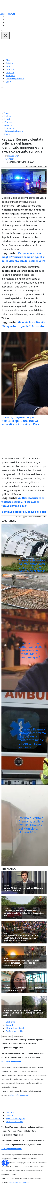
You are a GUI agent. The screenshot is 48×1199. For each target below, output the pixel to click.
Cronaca (10, 69)
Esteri (8, 66)
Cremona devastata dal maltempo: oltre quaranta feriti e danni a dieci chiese (32, 565)
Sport (8, 81)
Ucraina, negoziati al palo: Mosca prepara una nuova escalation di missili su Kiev (20, 420)
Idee (8, 60)
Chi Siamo (10, 1022)
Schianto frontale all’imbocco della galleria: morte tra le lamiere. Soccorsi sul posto (23, 913)
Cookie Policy (18, 1036)
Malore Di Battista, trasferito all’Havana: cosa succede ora (23, 889)
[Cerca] (2, 30)
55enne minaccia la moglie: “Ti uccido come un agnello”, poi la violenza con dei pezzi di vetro (23, 257)
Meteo (5, 958)
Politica (9, 63)
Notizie (5, 908)
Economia (10, 75)
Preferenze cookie (14, 1031)
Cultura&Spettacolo (15, 78)
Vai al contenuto (7, 13)
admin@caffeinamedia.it (11, 1061)
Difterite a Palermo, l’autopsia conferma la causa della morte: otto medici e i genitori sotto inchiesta (32, 738)
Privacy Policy (7, 1036)
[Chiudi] (5, 35)
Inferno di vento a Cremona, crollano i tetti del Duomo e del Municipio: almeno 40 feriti (32, 825)
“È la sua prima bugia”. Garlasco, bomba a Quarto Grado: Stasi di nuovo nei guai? (30, 650)
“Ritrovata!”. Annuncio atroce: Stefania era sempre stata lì (22, 989)
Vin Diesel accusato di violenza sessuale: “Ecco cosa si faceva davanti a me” (22, 501)
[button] (5, 1163)
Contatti (9, 1025)
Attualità (10, 72)
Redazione (13, 156)
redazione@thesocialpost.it (19, 1095)
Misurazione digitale (15, 1028)
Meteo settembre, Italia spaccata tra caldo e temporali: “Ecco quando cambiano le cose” (21, 963)
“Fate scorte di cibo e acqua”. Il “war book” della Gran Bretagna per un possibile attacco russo (21, 938)
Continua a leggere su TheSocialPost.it (24, 511)
